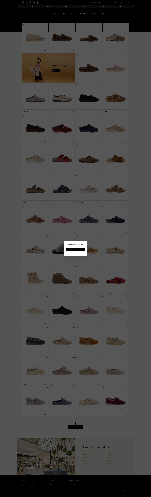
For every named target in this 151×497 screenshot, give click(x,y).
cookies (78, 244)
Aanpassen (75, 252)
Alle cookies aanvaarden (75, 249)
